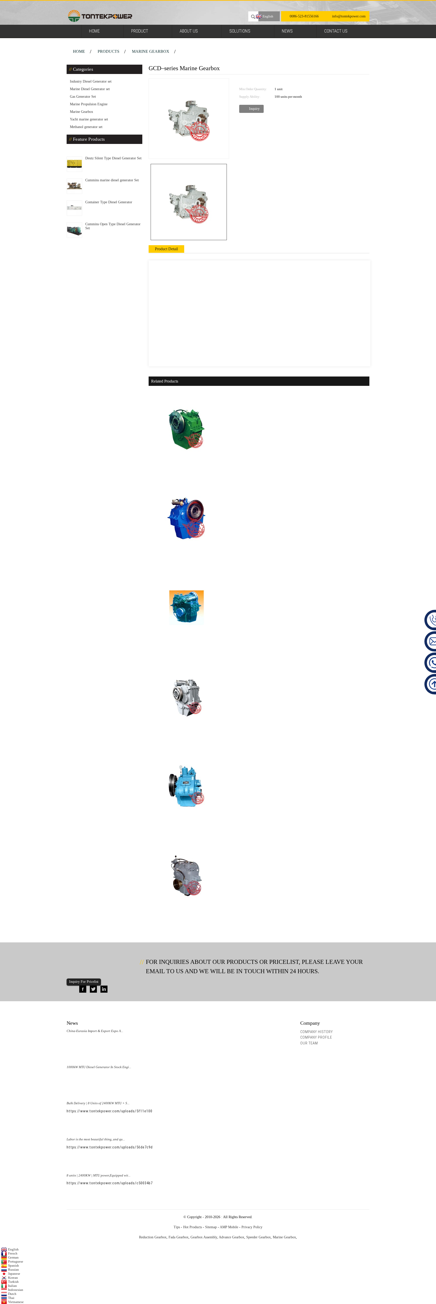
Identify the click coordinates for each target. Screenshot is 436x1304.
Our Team (309, 1043)
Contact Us (335, 31)
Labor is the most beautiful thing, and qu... (96, 1139)
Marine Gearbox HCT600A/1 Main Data (188, 920)
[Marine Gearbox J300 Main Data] (186, 518)
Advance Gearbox (231, 1237)
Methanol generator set (86, 127)
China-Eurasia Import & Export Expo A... (95, 1031)
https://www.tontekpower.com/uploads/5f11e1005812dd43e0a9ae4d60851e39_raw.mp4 (142, 1111)
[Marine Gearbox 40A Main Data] (186, 786)
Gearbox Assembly (203, 1237)
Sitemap (211, 1227)
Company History (316, 1032)
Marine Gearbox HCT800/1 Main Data (187, 741)
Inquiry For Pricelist (83, 982)
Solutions (239, 31)
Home (94, 31)
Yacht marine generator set (89, 119)
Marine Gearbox (150, 51)
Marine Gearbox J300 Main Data (182, 562)
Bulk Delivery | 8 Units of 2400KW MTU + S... (98, 1103)
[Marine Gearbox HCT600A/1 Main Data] (186, 875)
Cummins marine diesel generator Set (112, 180)
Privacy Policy (251, 1227)
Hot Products (192, 1227)
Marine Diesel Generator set (90, 89)
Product (139, 31)
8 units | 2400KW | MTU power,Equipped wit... (98, 1175)
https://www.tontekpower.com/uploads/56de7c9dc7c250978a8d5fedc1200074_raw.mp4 (142, 1147)
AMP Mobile (229, 1227)
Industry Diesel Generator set (91, 81)
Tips (177, 1227)
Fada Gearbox (178, 1237)
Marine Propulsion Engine (88, 104)
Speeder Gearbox (258, 1237)
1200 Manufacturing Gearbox (179, 652)
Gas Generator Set (83, 96)
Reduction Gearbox (153, 1237)
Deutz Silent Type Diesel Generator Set (113, 158)
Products (108, 51)
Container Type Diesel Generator (108, 202)
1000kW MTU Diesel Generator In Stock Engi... (99, 1067)
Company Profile (316, 1037)
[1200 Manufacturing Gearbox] (186, 607)
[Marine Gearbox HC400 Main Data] (186, 428)
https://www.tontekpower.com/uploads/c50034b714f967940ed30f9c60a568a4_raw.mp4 (142, 1183)
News (287, 31)
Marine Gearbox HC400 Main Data (183, 473)
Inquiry (254, 109)
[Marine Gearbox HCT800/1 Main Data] (186, 696)
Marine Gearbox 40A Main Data (181, 831)
